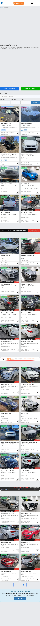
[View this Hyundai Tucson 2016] (30, 246)
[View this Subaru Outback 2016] (9, 303)
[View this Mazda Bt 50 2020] (9, 114)
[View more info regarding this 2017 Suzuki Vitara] (37, 221)
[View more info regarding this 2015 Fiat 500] (37, 192)
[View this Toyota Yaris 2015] (9, 246)
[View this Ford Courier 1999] (30, 114)
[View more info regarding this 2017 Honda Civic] (37, 579)
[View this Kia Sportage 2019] (9, 275)
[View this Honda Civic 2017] (30, 562)
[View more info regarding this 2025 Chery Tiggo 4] (37, 522)
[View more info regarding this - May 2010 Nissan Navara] (17, 163)
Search (36, 102)
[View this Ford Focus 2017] (9, 562)
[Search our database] (32, 3)
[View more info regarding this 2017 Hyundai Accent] (37, 350)
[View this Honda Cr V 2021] (30, 303)
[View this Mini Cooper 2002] (9, 404)
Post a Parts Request (20, 599)
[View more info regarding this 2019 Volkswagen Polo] (17, 522)
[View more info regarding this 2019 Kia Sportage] (17, 292)
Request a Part (18, 3)
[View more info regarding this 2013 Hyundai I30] (37, 550)
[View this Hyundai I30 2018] (9, 533)
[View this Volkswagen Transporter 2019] (30, 433)
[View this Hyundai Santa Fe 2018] (9, 461)
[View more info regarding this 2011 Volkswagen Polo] (37, 392)
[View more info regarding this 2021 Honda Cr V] (37, 321)
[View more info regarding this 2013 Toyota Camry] (17, 350)
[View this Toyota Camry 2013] (9, 332)
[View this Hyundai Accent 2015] (9, 375)
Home (1, 7)
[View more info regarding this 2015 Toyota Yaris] (17, 263)
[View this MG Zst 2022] (30, 404)
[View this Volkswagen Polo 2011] (30, 375)
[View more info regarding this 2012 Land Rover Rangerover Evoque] (17, 450)
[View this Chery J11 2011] (9, 203)
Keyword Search (5, 94)
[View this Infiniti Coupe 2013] (9, 174)
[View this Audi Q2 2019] (30, 461)
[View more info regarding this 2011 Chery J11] (17, 221)
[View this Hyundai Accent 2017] (30, 332)
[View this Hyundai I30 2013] (30, 533)
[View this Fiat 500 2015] (30, 174)
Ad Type (2, 99)
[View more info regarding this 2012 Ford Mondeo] (37, 163)
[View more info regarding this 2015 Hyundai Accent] (17, 392)
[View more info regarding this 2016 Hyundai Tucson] (37, 263)
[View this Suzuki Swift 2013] (30, 275)
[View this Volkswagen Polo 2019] (9, 504)
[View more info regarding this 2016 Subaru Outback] (17, 321)
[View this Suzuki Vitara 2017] (30, 203)
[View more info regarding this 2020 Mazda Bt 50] (17, 133)
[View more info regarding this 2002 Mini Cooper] (17, 421)
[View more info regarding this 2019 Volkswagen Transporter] (37, 450)
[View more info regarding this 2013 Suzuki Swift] (37, 292)
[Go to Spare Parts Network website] (20, 230)
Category (13, 99)
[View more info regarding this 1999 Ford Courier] (37, 133)
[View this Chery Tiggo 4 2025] (30, 504)
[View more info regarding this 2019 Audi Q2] (37, 479)
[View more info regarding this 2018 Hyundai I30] (17, 550)
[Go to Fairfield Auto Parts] (20, 359)
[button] (20, 585)
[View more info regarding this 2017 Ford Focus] (17, 579)
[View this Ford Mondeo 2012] (30, 144)
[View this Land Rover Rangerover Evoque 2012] (9, 433)
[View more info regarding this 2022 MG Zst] (37, 421)
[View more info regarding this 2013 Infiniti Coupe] (17, 192)
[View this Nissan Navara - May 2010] (9, 144)
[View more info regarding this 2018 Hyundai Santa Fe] (17, 479)
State (22, 99)
